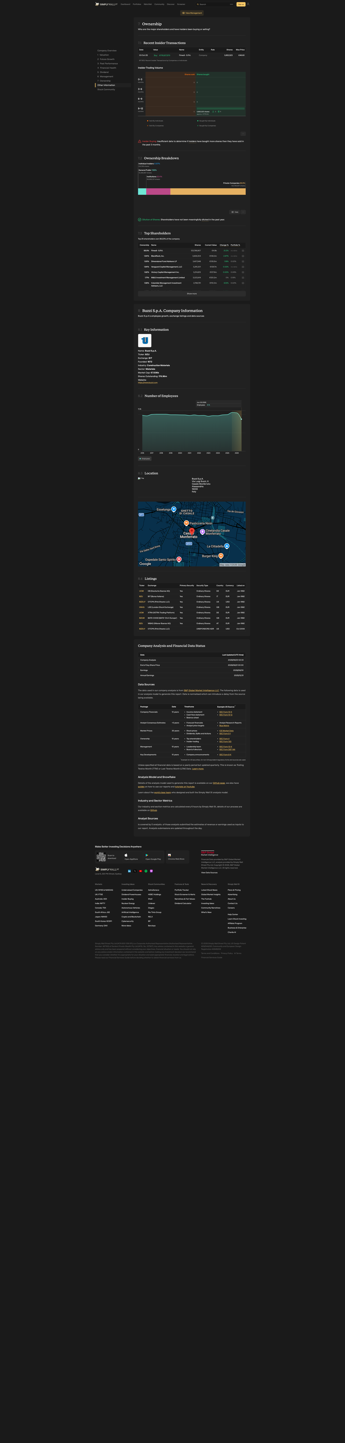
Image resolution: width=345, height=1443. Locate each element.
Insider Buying (128, 899)
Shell (150, 899)
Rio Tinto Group (154, 912)
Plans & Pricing (234, 890)
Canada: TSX (100, 908)
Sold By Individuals (156, 121)
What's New (206, 912)
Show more (192, 294)
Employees (146, 459)
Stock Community (106, 89)
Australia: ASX (101, 899)
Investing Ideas (207, 903)
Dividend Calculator (183, 903)
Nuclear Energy (128, 903)
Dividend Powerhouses (131, 894)
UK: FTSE (99, 894)
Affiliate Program (235, 923)
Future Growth (105, 59)
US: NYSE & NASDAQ (104, 890)
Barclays (152, 926)
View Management (194, 13)
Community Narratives (210, 908)
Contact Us (232, 903)
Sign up (241, 4)
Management (105, 76)
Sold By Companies (156, 126)
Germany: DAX (101, 926)
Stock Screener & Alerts (185, 894)
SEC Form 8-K (225, 754)
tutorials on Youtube (185, 786)
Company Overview (107, 50)
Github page (219, 783)
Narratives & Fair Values (185, 899)
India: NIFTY (100, 903)
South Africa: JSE (102, 912)
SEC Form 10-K (225, 712)
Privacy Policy (227, 953)
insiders (192, 141)
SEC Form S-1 (225, 733)
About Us (232, 899)
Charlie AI (232, 932)
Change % (224, 245)
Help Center (233, 914)
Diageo (151, 908)
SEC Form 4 (224, 739)
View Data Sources (209, 872)
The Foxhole (206, 899)
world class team (162, 792)
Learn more (197, 768)
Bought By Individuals (207, 121)
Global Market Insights (210, 894)
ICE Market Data (226, 731)
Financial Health (106, 68)
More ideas (126, 926)
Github (153, 810)
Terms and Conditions (210, 953)
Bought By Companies (207, 126)
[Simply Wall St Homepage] (106, 4)
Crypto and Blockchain (131, 917)
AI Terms (237, 953)
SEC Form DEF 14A (227, 749)
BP (149, 921)
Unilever (151, 903)
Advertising (232, 894)
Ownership (104, 81)
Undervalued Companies (132, 890)
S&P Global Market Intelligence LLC (201, 690)
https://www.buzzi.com (148, 382)
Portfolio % (235, 245)
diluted (205, 219)
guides (141, 786)
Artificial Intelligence (130, 912)
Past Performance (107, 63)
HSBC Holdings (154, 894)
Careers (231, 908)
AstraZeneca (153, 890)
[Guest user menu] (248, 4)
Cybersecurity (128, 921)
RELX (150, 917)
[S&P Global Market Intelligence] (209, 853)
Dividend (102, 72)
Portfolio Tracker (182, 890)
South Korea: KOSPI (103, 921)
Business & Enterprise (237, 928)
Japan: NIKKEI (101, 917)
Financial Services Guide (211, 957)
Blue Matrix (224, 725)
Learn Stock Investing (237, 919)
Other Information (106, 85)
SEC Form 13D (225, 741)
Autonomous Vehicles (131, 908)
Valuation (103, 55)
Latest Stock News (209, 890)
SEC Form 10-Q (225, 715)
